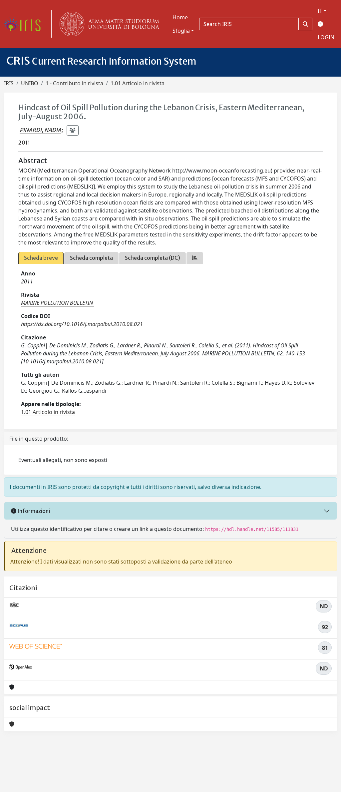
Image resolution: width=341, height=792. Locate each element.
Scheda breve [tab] (41, 257)
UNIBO (29, 83)
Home (180, 17)
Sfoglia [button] (181, 30)
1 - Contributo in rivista (74, 83)
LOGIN (326, 37)
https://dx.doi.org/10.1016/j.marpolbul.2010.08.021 (82, 324)
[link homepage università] (108, 24)
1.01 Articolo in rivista (138, 83)
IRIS (9, 83)
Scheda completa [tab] (91, 257)
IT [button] (320, 10)
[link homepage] (25, 24)
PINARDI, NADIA (40, 130)
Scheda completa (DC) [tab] (152, 257)
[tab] (194, 258)
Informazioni (33, 511)
